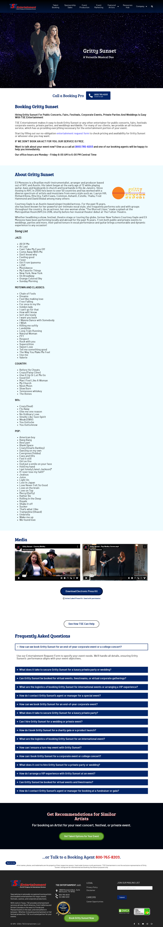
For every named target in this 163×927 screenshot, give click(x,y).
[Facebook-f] (134, 924)
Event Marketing (98, 6)
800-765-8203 (108, 857)
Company (140, 6)
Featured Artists (112, 6)
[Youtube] (143, 924)
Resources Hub (127, 6)
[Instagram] (147, 924)
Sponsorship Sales (70, 6)
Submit (122, 897)
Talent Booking (55, 6)
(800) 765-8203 (101, 95)
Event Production (84, 6)
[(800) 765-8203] (91, 96)
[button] (152, 6)
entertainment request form (73, 133)
